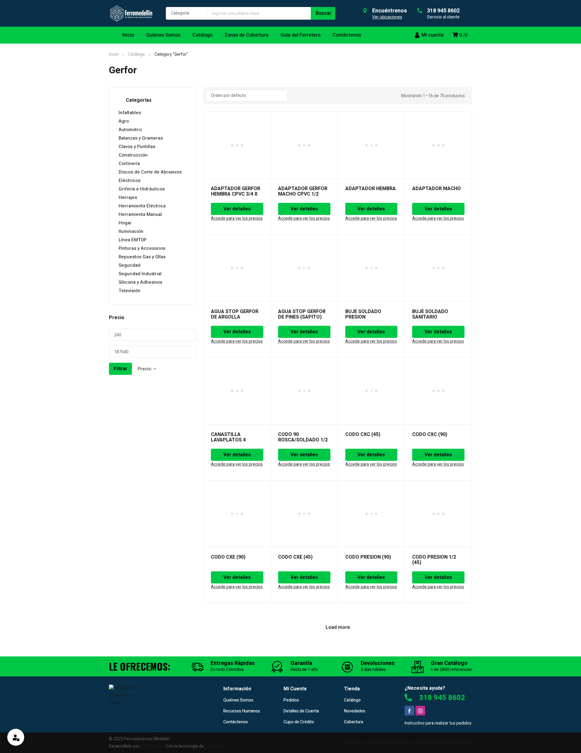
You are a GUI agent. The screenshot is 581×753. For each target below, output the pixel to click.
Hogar (125, 223)
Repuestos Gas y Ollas (142, 256)
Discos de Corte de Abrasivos (150, 172)
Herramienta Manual (140, 214)
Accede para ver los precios (237, 218)
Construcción (133, 155)
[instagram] (420, 710)
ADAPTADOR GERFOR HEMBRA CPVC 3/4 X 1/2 (235, 194)
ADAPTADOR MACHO (436, 188)
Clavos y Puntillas (137, 146)
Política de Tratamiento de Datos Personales (430, 742)
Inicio (114, 54)
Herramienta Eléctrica (142, 206)
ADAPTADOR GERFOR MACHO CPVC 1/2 (302, 191)
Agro (124, 121)
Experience (215, 746)
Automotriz (130, 129)
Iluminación (131, 231)
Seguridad (129, 265)
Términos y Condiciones (366, 742)
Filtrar (120, 368)
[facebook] (409, 710)
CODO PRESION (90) (368, 557)
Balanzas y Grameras (141, 138)
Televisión (129, 290)
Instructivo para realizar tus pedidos (438, 723)
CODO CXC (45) (362, 434)
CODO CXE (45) (295, 557)
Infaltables (130, 112)
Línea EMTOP (132, 239)
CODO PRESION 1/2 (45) (434, 559)
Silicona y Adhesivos (140, 282)
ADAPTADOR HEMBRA (370, 188)
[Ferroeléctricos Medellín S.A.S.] (131, 13)
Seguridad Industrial (140, 273)
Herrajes (128, 197)
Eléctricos (129, 180)
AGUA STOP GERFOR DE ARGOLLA (234, 314)
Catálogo (136, 54)
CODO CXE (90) (228, 557)
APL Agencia (153, 746)
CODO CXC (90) (429, 434)
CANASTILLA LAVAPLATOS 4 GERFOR (228, 440)
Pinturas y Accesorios (142, 248)
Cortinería (129, 163)
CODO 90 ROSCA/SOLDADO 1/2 (303, 437)
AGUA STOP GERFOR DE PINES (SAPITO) (302, 314)
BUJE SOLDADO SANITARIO (430, 314)
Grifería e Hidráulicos (142, 189)
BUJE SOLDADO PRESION (363, 314)
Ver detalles (237, 209)
